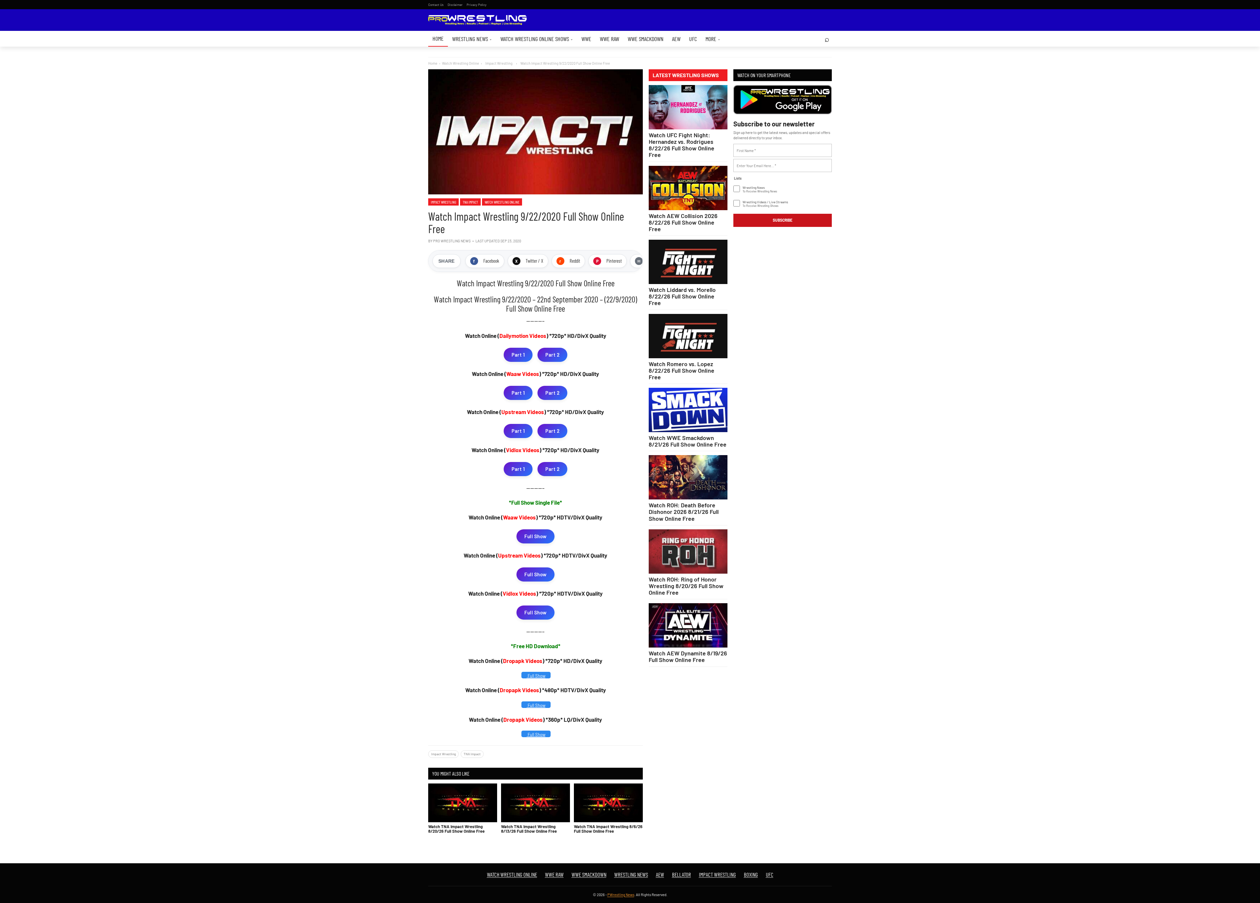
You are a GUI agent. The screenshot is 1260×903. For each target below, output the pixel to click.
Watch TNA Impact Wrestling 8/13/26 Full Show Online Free (529, 829)
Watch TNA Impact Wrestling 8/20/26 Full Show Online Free (456, 829)
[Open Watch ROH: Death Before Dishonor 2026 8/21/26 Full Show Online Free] (688, 477)
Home (438, 38)
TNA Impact (470, 202)
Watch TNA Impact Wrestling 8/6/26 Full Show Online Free (608, 829)
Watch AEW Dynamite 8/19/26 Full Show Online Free (688, 656)
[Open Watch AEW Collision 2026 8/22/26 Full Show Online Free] (688, 188)
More (712, 38)
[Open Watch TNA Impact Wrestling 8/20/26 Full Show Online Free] (462, 802)
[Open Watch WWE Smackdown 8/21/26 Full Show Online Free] (688, 410)
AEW (676, 38)
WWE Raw (609, 38)
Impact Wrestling (443, 202)
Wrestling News (472, 38)
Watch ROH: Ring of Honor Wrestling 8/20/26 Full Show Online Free (686, 586)
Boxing (751, 874)
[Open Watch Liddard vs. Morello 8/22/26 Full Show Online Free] (688, 262)
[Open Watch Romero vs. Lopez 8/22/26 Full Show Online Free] (688, 336)
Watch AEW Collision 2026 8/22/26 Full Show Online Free (683, 222)
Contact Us (436, 5)
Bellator (681, 874)
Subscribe (782, 220)
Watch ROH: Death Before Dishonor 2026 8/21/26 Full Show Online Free (684, 511)
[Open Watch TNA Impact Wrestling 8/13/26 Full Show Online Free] (535, 802)
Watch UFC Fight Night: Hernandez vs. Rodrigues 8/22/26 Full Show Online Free (681, 144)
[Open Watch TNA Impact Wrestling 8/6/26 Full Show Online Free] (608, 802)
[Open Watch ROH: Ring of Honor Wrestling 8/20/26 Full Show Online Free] (688, 551)
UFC (693, 38)
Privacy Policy (477, 5)
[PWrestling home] (477, 20)
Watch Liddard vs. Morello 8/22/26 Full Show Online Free (682, 296)
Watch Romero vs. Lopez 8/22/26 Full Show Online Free (681, 370)
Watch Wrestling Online (460, 63)
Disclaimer (455, 5)
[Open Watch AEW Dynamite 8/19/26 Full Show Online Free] (688, 625)
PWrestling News (620, 894)
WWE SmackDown (645, 38)
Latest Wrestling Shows (686, 75)
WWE (586, 38)
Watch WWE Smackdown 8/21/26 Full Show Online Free (687, 441)
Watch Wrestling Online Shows (536, 38)
